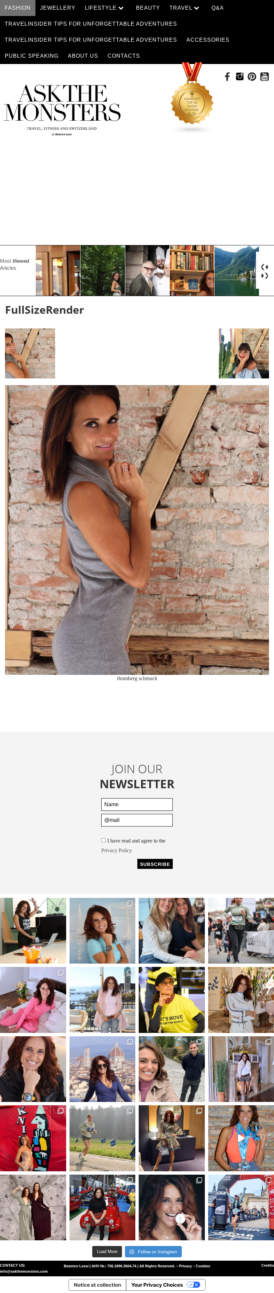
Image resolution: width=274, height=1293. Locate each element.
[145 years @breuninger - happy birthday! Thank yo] (33, 1208)
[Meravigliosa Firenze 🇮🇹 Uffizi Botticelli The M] (103, 1069)
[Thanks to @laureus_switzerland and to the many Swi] (172, 1069)
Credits (267, 1265)
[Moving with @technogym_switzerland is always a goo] (172, 1000)
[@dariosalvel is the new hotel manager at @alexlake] (172, 931)
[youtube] (264, 76)
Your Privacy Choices (157, 1285)
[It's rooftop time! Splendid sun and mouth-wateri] (103, 1000)
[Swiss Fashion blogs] (192, 98)
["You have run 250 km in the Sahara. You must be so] (33, 931)
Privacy (185, 1266)
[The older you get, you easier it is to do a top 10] (103, 1138)
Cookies (203, 1266)
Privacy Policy (116, 850)
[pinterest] (252, 76)
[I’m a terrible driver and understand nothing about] (103, 1208)
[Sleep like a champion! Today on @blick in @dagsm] (33, 1000)
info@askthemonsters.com (24, 1271)
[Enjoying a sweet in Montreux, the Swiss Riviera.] (172, 1208)
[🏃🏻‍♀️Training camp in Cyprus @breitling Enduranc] (33, 1069)
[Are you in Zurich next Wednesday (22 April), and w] (103, 931)
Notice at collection (97, 1285)
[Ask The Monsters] (61, 107)
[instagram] (239, 76)
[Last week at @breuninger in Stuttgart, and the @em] (172, 1138)
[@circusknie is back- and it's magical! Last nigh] (33, 1138)
